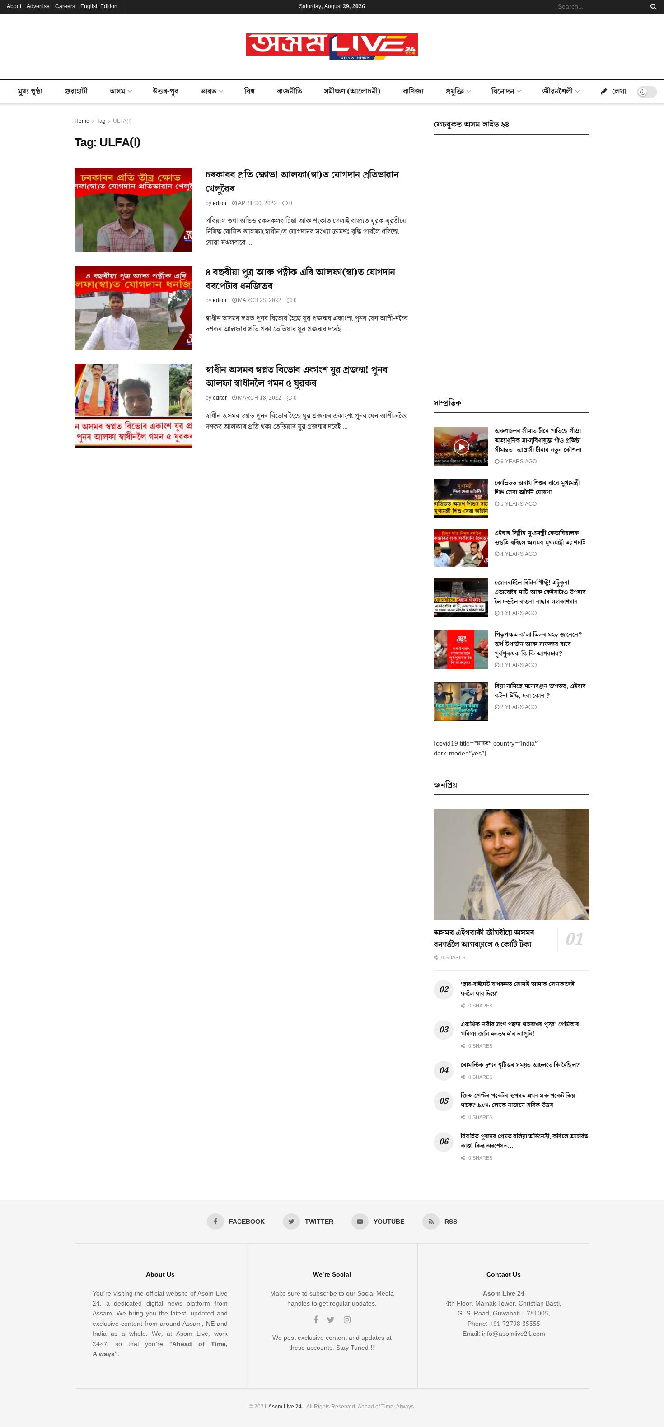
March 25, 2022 (259, 300)
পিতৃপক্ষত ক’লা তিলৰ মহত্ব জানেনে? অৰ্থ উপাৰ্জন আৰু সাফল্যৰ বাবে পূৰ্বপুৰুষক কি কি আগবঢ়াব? (538, 644)
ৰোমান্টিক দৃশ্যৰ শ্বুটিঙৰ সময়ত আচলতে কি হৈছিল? (520, 1065)
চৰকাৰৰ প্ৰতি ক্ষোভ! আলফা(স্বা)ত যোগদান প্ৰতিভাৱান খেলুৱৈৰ (302, 182)
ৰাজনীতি (289, 91)
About (14, 6)
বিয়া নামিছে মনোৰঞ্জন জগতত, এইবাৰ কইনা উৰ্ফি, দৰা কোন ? (540, 691)
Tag (101, 121)
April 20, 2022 (257, 203)
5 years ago (518, 504)
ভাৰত (208, 91)
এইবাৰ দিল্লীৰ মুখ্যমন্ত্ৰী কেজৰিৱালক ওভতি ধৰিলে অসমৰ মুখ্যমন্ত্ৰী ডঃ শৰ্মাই (540, 538)
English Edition (98, 6)
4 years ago (518, 554)
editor (220, 203)
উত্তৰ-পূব (165, 91)
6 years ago (518, 462)
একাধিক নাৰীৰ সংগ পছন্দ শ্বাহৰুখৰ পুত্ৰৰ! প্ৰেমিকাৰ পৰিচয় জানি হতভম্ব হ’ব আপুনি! (520, 1029)
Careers (65, 6)
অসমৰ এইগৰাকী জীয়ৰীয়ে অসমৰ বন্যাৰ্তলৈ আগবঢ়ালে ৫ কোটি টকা (484, 938)
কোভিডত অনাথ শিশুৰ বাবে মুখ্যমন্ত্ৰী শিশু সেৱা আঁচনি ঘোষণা (537, 488)
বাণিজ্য (413, 91)
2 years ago (518, 707)
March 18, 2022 (259, 398)
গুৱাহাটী (76, 91)
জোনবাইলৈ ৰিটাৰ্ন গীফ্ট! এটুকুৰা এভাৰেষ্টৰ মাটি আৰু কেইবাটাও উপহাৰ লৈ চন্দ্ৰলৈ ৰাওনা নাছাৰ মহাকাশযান (540, 592)
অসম (117, 91)
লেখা (619, 91)
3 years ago (518, 613)
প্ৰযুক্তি (455, 91)
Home (82, 121)
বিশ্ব (249, 91)
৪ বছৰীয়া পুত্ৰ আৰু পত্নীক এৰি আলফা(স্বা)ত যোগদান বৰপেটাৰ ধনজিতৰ (300, 280)
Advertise (38, 6)
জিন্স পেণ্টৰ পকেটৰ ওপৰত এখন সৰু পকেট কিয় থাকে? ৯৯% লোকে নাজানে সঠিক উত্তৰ (518, 1100)
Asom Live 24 (285, 1407)
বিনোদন (502, 91)
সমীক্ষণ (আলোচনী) (352, 91)
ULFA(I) (122, 121)
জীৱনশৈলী (557, 91)
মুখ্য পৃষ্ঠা (30, 91)
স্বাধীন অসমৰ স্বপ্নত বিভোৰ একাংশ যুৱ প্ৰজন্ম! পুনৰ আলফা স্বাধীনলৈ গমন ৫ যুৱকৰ (297, 377)
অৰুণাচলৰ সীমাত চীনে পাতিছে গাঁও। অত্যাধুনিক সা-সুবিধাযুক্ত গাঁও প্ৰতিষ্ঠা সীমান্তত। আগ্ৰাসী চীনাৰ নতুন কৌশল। (538, 441)
